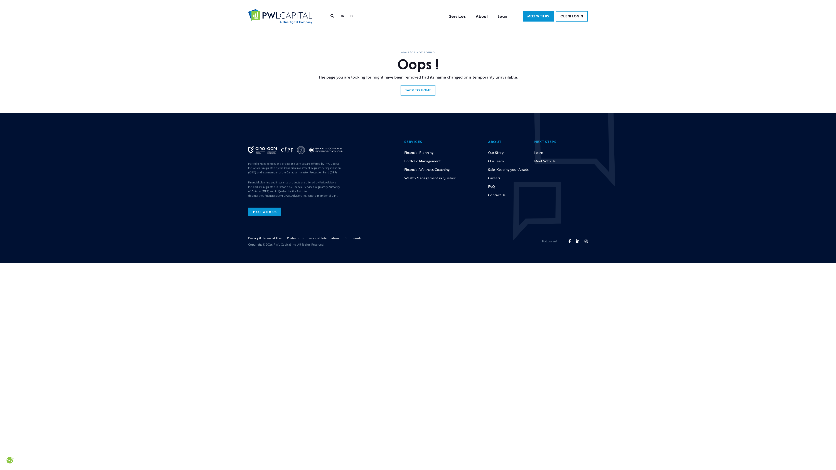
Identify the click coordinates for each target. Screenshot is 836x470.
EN (342, 16)
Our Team (496, 161)
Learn (503, 16)
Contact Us (497, 195)
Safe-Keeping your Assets (508, 169)
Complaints (353, 238)
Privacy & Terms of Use (264, 238)
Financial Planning (419, 152)
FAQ (491, 186)
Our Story (496, 152)
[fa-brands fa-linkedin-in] (577, 241)
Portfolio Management (422, 161)
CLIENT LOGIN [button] (571, 16)
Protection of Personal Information (313, 238)
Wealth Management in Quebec (429, 178)
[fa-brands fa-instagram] (586, 241)
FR (351, 16)
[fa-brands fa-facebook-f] (569, 241)
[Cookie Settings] (10, 459)
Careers (494, 178)
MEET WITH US (538, 16)
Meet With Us (545, 161)
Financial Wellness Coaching (427, 169)
